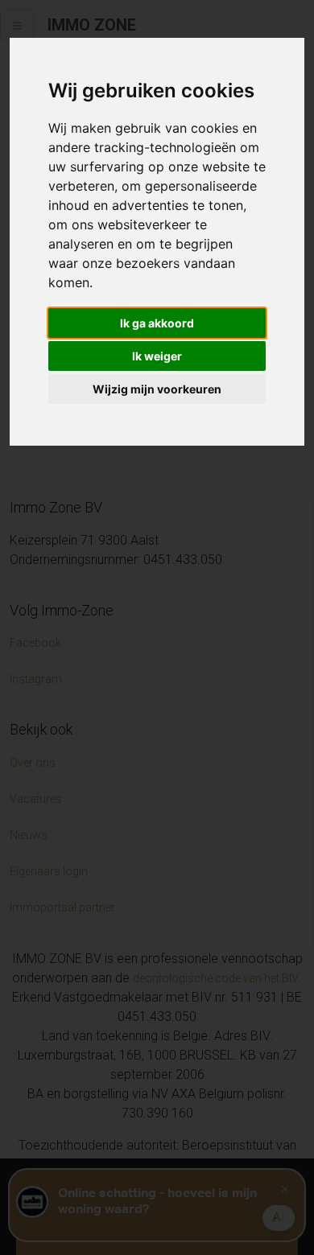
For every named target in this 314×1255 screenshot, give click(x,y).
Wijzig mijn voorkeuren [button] (157, 389)
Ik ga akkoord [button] (157, 323)
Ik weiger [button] (157, 356)
